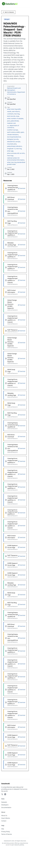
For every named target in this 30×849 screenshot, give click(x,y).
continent (10, 114)
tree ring (19, 148)
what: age (10, 151)
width (18, 132)
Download (22, 188)
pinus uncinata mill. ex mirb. (16, 153)
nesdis (9, 111)
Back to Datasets (9, 12)
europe (18, 141)
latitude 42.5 (11, 141)
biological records (12, 139)
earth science (11, 132)
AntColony (7, 843)
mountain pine (11, 144)
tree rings (10, 156)
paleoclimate (15, 121)
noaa (17, 116)
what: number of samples (15, 118)
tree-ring (17, 114)
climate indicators (12, 134)
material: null (11, 123)
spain (22, 132)
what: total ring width (14, 109)
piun (8, 121)
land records (11, 116)
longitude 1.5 (11, 148)
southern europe (12, 130)
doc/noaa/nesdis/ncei (14, 137)
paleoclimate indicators (14, 146)
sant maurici (16, 111)
